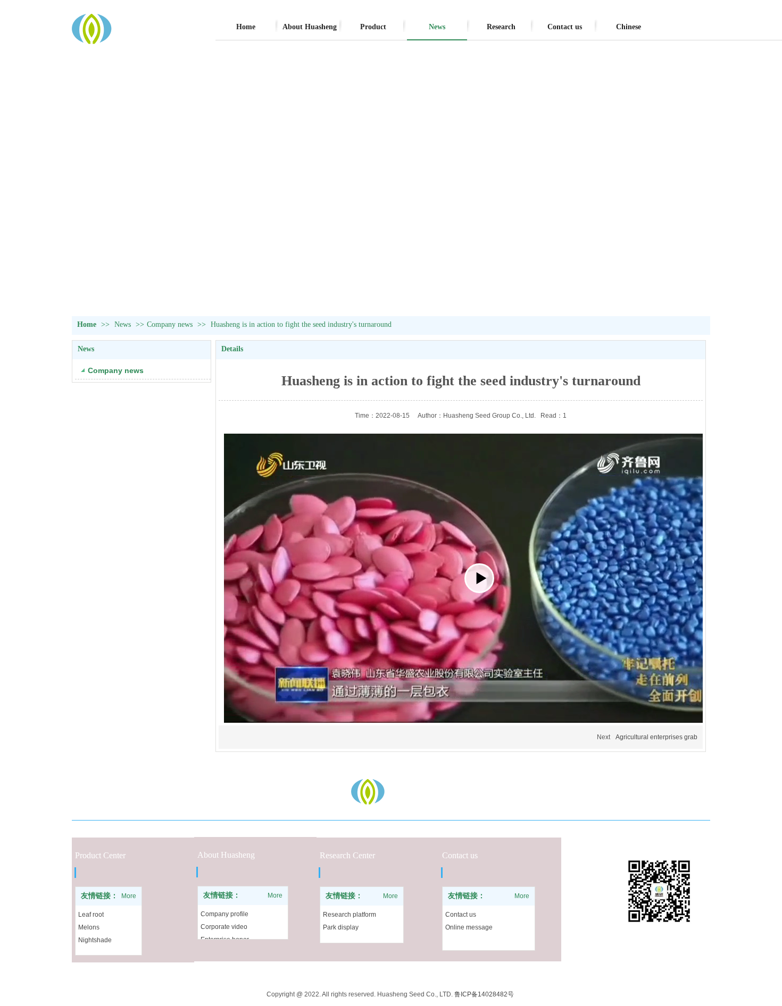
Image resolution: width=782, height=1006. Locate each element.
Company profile (224, 914)
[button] (479, 578)
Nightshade (95, 940)
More (128, 896)
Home (86, 324)
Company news (170, 324)
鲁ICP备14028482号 (484, 994)
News (123, 324)
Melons (88, 927)
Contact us (460, 914)
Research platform (349, 914)
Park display (341, 927)
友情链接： (99, 896)
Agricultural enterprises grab (656, 737)
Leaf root (91, 914)
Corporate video (224, 927)
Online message (469, 927)
